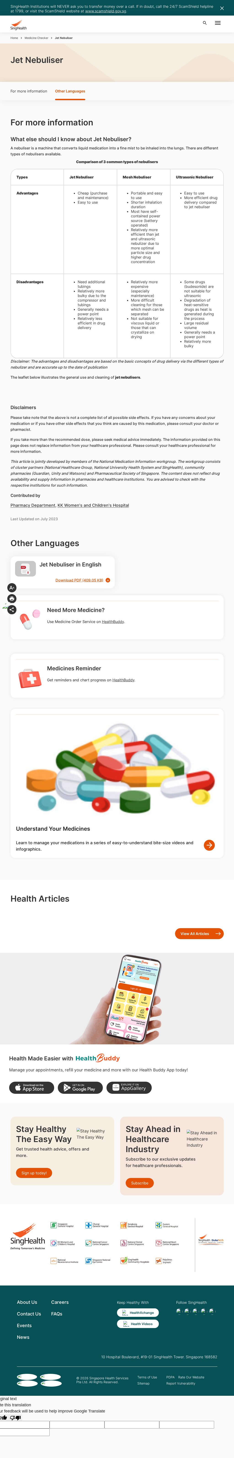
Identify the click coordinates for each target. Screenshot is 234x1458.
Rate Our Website (191, 1377)
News (23, 1337)
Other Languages (70, 91)
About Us (27, 1302)
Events (24, 1325)
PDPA (170, 1377)
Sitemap (143, 1383)
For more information (29, 91)
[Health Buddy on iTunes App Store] (31, 1088)
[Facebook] (179, 1311)
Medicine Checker (36, 38)
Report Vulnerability (180, 1383)
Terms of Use (147, 1377)
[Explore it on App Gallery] (129, 1088)
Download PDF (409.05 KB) (79, 580)
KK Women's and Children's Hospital (93, 505)
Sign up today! (34, 1173)
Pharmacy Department (33, 505)
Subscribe (139, 1183)
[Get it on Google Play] (80, 1088)
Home (14, 38)
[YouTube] (212, 1311)
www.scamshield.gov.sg (105, 11)
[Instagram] (204, 1311)
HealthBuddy (113, 621)
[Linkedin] (196, 1311)
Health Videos (142, 1324)
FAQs (56, 1314)
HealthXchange (142, 1313)
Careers (60, 1302)
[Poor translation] (15, 1417)
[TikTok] (187, 1311)
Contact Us (29, 1314)
